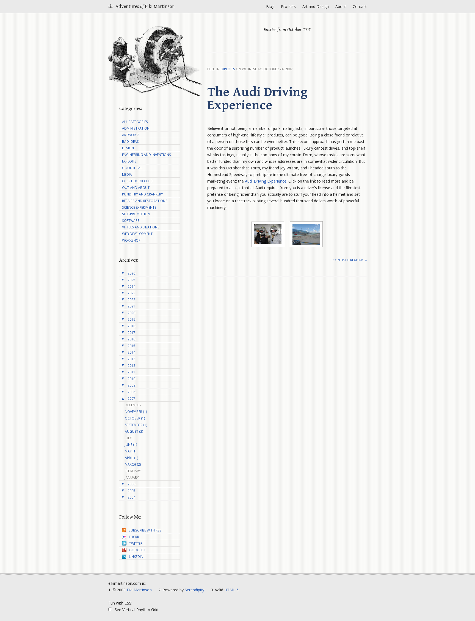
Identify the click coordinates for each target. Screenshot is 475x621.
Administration (136, 128)
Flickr (134, 537)
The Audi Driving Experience (257, 99)
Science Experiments (139, 207)
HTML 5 (231, 589)
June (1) (131, 444)
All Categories (135, 121)
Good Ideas (132, 168)
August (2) (134, 431)
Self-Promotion (136, 214)
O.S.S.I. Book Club (137, 181)
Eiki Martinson (139, 589)
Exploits (227, 69)
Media (127, 174)
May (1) (131, 451)
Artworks (131, 135)
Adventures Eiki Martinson (141, 6)
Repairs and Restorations (144, 200)
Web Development (137, 233)
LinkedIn (136, 556)
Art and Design (315, 6)
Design (128, 148)
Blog (270, 6)
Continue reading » (350, 260)
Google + (137, 550)
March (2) (133, 464)
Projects (288, 6)
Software (130, 220)
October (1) (135, 418)
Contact (360, 6)
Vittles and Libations (140, 227)
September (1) (136, 425)
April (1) (131, 457)
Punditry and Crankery (142, 194)
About (340, 6)
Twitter (135, 543)
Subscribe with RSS (145, 530)
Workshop (131, 240)
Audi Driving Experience (265, 181)
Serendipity (194, 589)
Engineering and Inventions (146, 154)
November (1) (136, 411)
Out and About (136, 187)
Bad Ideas (130, 141)
